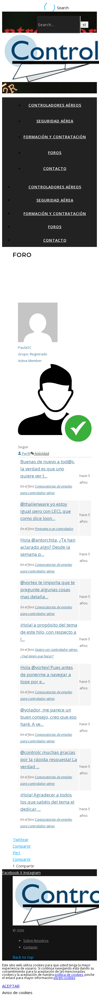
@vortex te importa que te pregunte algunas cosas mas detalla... (47, 589)
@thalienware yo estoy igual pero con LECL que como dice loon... (45, 511)
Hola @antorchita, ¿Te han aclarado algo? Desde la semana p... (47, 547)
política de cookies (69, 974)
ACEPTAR (11, 986)
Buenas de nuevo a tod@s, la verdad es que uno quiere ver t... (47, 469)
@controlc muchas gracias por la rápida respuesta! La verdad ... (48, 759)
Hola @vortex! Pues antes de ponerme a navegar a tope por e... (46, 674)
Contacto (55, 168)
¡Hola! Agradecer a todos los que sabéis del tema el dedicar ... (47, 802)
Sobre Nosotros (36, 940)
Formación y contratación (54, 136)
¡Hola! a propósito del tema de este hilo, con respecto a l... (48, 632)
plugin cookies (64, 978)
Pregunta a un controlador (54, 528)
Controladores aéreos (55, 105)
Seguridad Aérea (54, 120)
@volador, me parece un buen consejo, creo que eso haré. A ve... (48, 717)
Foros (55, 152)
